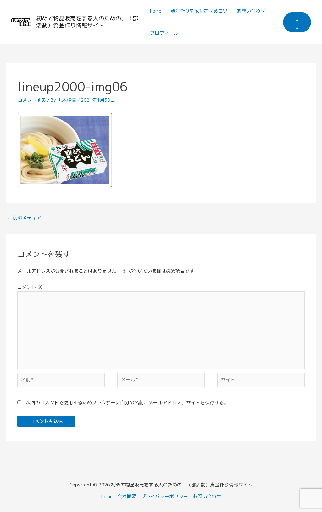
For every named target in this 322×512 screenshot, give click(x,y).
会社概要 (126, 496)
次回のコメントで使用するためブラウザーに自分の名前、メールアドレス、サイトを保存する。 (127, 402)
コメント (29, 287)
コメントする (32, 100)
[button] (297, 22)
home (107, 496)
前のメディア (24, 217)
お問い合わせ (207, 496)
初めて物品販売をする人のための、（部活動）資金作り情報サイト (87, 21)
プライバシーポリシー (164, 496)
